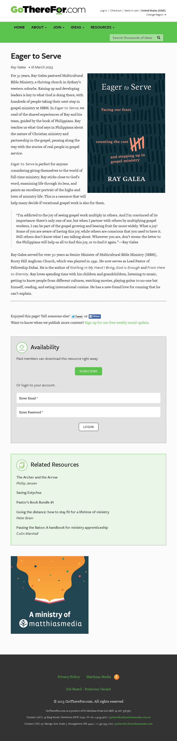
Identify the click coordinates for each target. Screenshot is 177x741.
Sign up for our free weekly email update (116, 322)
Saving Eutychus (28, 492)
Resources (101, 27)
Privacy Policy (69, 676)
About (37, 27)
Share (94, 316)
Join (57, 27)
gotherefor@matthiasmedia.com (134, 724)
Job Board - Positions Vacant (88, 689)
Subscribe (88, 371)
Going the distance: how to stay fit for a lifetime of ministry (62, 511)
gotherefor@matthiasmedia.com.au (130, 717)
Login (88, 426)
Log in (103, 10)
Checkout (115, 10)
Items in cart (132, 10)
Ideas (76, 27)
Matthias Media (99, 676)
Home (19, 27)
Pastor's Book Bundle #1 (35, 502)
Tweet (77, 316)
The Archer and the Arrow (36, 477)
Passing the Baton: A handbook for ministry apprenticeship (62, 527)
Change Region (155, 14)
